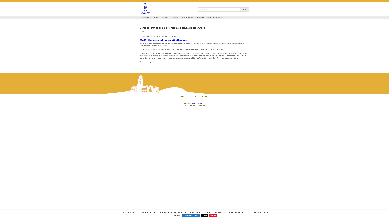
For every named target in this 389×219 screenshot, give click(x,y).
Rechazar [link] (213, 216)
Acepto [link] (205, 216)
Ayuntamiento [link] (144, 17)
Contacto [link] (189, 96)
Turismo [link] (175, 17)
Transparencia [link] (199, 17)
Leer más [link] (176, 216)
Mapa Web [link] (182, 96)
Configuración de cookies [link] (191, 216)
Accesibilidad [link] (205, 96)
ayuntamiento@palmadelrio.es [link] (196, 103)
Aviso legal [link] (197, 96)
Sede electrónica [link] (187, 17)
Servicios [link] (165, 17)
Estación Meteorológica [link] (215, 17)
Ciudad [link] (155, 17)
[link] (145, 14)
